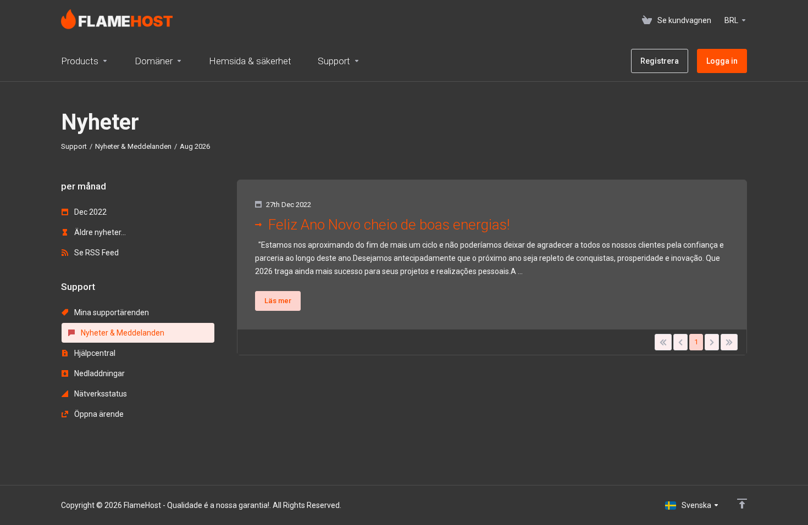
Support (74, 146)
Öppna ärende (98, 414)
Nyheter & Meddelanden (133, 146)
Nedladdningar (99, 373)
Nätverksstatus (100, 393)
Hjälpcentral (94, 353)
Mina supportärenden (111, 312)
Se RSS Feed (96, 252)
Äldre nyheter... (99, 232)
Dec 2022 (90, 212)
